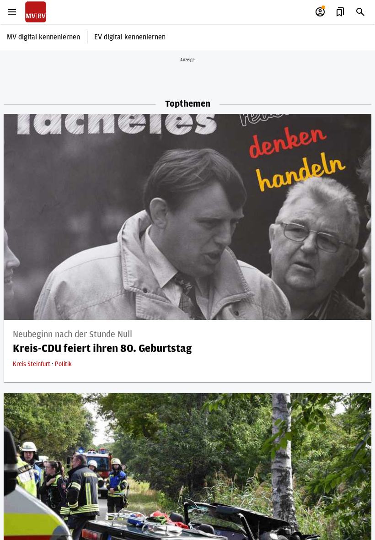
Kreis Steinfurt (32, 364)
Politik (63, 364)
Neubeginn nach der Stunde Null (72, 334)
